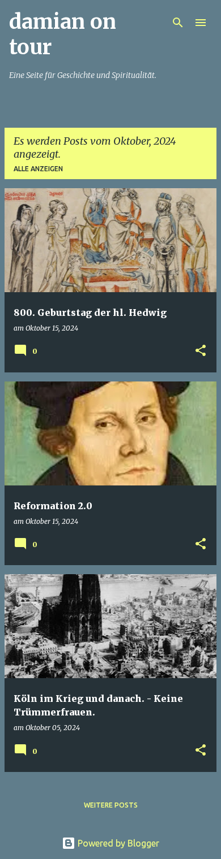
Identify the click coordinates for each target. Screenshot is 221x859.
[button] (200, 351)
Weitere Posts (111, 805)
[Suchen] (178, 22)
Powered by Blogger (117, 843)
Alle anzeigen (38, 168)
